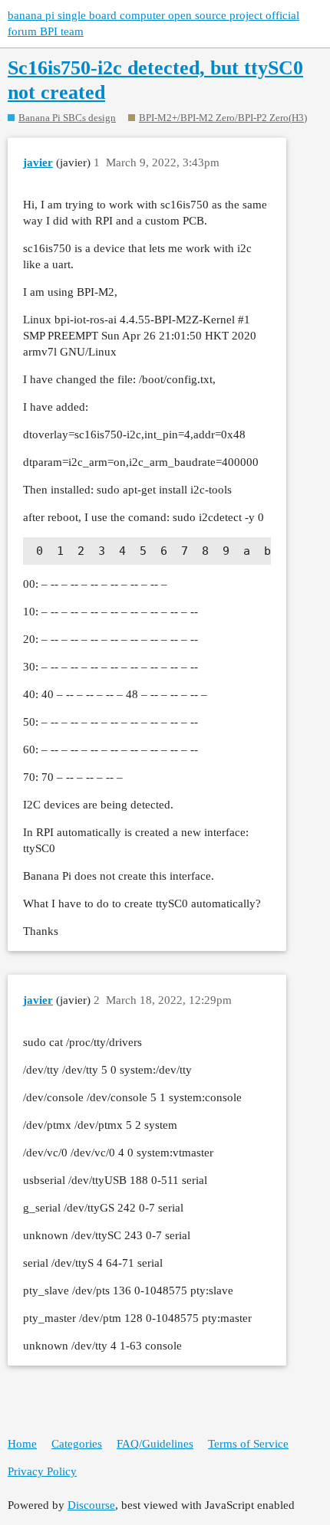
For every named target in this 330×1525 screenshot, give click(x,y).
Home (22, 1444)
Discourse (91, 1505)
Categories (76, 1444)
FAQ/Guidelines (155, 1444)
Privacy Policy (42, 1471)
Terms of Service (248, 1444)
